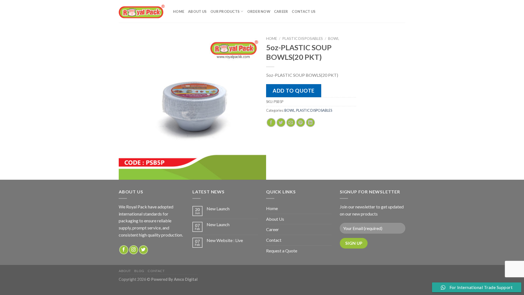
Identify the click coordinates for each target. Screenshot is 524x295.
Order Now (258, 11)
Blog (139, 271)
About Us (197, 11)
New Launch (218, 208)
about (125, 271)
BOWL (333, 38)
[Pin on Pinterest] (300, 122)
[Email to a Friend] (290, 122)
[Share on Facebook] (271, 122)
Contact (273, 240)
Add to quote (294, 90)
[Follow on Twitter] (143, 249)
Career (281, 11)
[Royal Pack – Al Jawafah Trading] (142, 11)
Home (178, 11)
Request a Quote (281, 250)
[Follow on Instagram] (133, 249)
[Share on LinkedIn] (310, 122)
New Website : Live (225, 240)
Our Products (225, 11)
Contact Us (303, 11)
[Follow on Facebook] (123, 249)
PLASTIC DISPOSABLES (302, 38)
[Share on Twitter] (280, 122)
